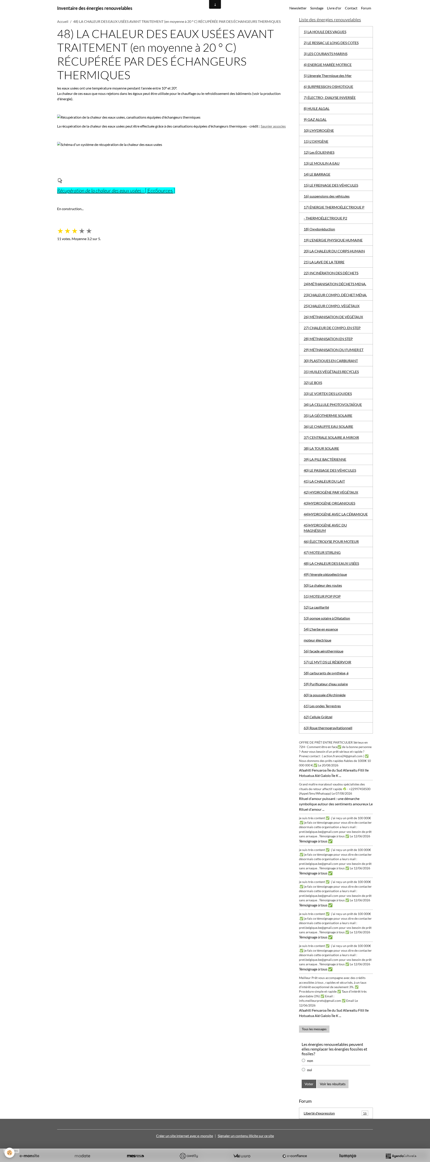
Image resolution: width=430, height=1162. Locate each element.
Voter (309, 1084)
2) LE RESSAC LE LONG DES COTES (331, 43)
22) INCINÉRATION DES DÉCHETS (331, 273)
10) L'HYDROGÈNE (319, 130)
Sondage (316, 8)
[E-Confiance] (295, 1156)
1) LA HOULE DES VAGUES (325, 32)
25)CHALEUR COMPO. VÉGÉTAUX (331, 306)
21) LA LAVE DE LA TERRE (324, 262)
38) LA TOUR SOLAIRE (321, 448)
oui (309, 1070)
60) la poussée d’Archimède (325, 695)
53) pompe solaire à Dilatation (327, 618)
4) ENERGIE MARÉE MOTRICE (328, 64)
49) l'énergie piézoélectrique (325, 574)
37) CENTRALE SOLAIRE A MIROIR (331, 437)
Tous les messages (314, 1029)
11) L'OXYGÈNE (316, 141)
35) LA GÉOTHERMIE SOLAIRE (328, 415)
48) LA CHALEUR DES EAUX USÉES (331, 563)
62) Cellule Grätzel (318, 717)
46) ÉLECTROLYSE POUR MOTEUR (331, 541)
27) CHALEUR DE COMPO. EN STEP (332, 328)
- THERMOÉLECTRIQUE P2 (325, 218)
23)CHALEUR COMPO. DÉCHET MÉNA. (335, 295)
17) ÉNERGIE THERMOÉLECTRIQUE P (334, 207)
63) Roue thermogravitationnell (328, 728)
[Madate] (82, 1156)
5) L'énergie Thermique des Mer (328, 75)
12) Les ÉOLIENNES (319, 152)
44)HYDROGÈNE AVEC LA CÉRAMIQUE (336, 514)
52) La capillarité (316, 607)
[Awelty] (188, 1156)
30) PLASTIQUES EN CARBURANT (331, 360)
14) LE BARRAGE (317, 174)
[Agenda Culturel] (401, 1156)
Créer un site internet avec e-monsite (184, 1136)
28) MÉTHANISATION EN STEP (328, 339)
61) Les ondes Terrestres (322, 706)
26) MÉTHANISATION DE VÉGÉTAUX (333, 317)
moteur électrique (317, 640)
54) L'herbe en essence (321, 629)
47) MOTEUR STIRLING (322, 552)
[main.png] (59, 180)
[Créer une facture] (241, 1156)
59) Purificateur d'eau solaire (326, 684)
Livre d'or (334, 8)
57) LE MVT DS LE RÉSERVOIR (327, 662)
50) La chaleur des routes (323, 585)
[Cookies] (9, 1153)
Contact (351, 8)
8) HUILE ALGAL (316, 108)
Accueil (62, 21)
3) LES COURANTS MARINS (325, 53)
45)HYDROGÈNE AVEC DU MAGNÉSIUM (325, 528)
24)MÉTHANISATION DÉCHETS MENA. (335, 284)
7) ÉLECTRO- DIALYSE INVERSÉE (330, 97)
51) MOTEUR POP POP (322, 596)
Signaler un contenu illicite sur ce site (246, 1136)
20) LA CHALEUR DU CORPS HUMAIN (334, 251)
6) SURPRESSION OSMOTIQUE (328, 86)
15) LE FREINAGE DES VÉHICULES (331, 185)
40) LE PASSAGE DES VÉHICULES (330, 470)
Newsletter (298, 8)
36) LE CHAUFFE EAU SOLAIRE (328, 426)
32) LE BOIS (313, 382)
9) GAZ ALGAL (315, 119)
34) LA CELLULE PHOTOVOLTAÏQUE (333, 404)
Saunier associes (273, 126)
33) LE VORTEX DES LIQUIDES (328, 393)
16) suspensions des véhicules (327, 196)
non (310, 1060)
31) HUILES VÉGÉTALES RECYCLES (331, 371)
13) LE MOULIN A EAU (322, 163)
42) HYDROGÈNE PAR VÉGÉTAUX (331, 492)
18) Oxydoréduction (319, 229)
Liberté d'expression (335, 1113)
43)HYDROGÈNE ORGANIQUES (329, 503)
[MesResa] (135, 1156)
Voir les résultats (333, 1084)
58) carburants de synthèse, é (326, 673)
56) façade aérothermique (323, 651)
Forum (366, 8)
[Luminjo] (348, 1156)
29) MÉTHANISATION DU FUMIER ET (333, 350)
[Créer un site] (29, 1156)
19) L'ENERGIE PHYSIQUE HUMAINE (333, 240)
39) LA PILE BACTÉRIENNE (325, 459)
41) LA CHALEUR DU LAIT (324, 481)
